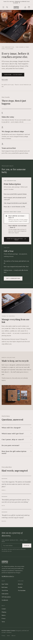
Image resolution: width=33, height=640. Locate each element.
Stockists (20, 587)
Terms (3, 622)
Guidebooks (5, 600)
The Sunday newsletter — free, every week (15, 540)
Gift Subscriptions (6, 597)
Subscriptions (5, 594)
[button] (3, 7)
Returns (3, 615)
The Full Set (5, 590)
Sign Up (26, 545)
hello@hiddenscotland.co (8, 576)
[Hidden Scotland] (16, 7)
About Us (20, 584)
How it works (5, 79)
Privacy (3, 618)
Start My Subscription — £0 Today (16, 239)
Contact (4, 609)
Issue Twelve (5, 584)
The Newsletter (22, 590)
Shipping (4, 612)
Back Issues (4, 587)
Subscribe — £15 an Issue (13, 74)
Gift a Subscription (13, 278)
